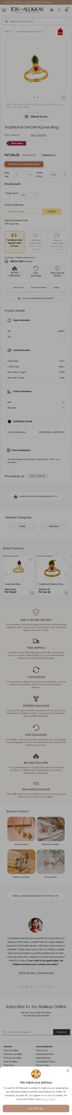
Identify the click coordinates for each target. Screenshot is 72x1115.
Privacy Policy (48, 1099)
